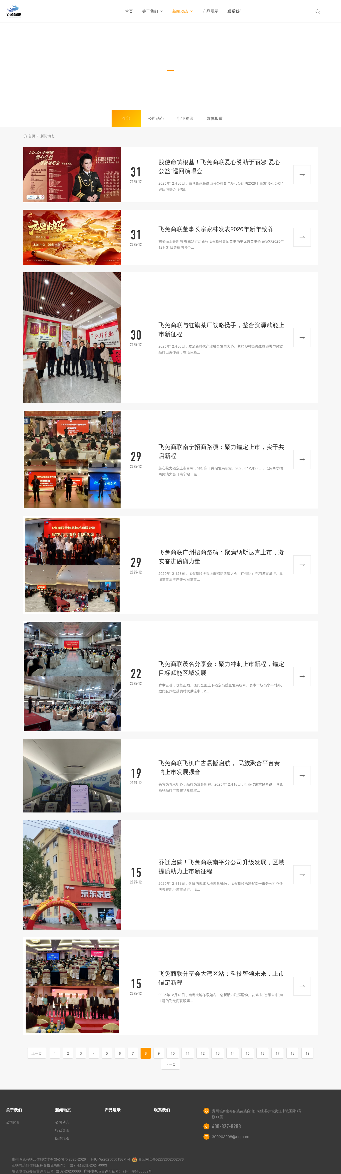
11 (188, 1053)
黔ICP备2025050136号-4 (110, 1159)
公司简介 (13, 1121)
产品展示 (210, 11)
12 (203, 1053)
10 (173, 1053)
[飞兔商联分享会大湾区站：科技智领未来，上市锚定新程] (72, 986)
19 (308, 1053)
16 (263, 1053)
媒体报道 (215, 118)
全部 (126, 118)
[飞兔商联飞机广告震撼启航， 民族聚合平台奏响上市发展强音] (72, 775)
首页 (129, 11)
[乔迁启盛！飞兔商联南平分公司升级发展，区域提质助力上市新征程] (72, 875)
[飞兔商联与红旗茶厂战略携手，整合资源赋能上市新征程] (72, 337)
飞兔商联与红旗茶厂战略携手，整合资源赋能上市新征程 (221, 329)
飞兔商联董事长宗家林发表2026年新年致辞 (216, 228)
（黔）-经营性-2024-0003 (86, 1165)
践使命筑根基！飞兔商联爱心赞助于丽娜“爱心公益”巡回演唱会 (219, 166)
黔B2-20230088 (68, 1171)
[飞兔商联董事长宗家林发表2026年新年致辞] (72, 237)
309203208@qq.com (230, 1136)
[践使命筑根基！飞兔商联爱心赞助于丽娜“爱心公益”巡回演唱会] (72, 174)
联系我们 (235, 11)
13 (218, 1053)
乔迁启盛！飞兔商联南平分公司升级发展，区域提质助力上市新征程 (221, 866)
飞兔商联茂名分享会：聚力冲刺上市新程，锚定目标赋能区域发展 (221, 668)
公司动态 (156, 118)
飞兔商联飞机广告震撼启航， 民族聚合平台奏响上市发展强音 (219, 767)
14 (233, 1053)
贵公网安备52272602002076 (161, 1159)
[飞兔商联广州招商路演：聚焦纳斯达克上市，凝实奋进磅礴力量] (72, 565)
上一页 (36, 1053)
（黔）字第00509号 (136, 1171)
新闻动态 (180, 11)
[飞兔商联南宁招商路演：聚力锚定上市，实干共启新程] (72, 459)
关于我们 (150, 11)
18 (293, 1053)
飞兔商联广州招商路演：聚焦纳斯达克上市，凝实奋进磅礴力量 (221, 556)
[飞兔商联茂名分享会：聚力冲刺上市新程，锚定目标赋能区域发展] (72, 676)
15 (248, 1053)
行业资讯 (185, 118)
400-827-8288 (226, 1126)
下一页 (170, 1064)
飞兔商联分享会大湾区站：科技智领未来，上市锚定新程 (221, 977)
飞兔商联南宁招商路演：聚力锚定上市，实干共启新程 (221, 451)
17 (278, 1053)
